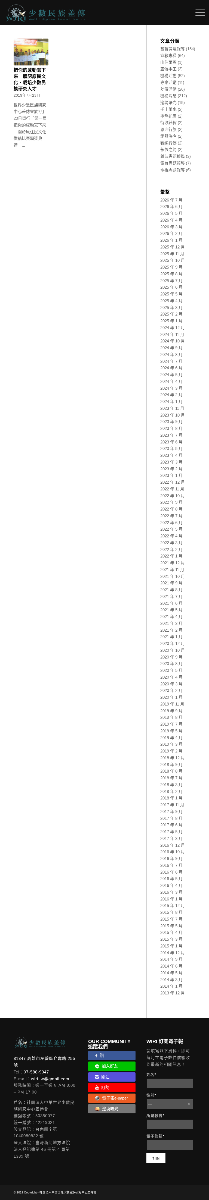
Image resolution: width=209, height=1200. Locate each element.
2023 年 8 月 (171, 428)
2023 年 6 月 (171, 442)
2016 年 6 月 (171, 872)
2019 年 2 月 (171, 751)
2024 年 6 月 (171, 368)
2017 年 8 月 (171, 818)
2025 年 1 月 (171, 321)
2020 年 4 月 (171, 677)
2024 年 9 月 (171, 347)
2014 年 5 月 (171, 973)
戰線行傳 (168, 143)
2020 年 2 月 (171, 690)
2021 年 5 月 (171, 609)
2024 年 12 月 (172, 327)
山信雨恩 (168, 62)
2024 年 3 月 (171, 388)
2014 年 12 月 (172, 952)
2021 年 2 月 (171, 630)
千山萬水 (168, 109)
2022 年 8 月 (171, 509)
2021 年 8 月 (171, 589)
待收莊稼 (168, 122)
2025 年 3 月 (171, 307)
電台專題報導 (172, 163)
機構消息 (168, 95)
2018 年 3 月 (171, 784)
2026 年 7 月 (171, 200)
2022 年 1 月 (171, 556)
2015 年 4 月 (171, 932)
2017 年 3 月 (171, 838)
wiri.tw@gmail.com (50, 1078)
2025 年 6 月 (171, 287)
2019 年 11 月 (172, 704)
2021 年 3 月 (171, 623)
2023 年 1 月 (171, 475)
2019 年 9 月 (171, 710)
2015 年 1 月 (171, 946)
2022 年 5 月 (171, 529)
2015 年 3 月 (171, 939)
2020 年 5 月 (171, 670)
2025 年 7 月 (171, 280)
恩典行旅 (168, 129)
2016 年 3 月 (171, 892)
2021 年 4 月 (171, 616)
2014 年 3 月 (171, 979)
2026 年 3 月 (171, 227)
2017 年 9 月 (171, 811)
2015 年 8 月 (171, 912)
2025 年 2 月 (171, 314)
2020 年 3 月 (171, 684)
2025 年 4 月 (171, 300)
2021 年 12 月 (172, 562)
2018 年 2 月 (171, 791)
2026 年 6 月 (171, 206)
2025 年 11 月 (172, 253)
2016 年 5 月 (171, 878)
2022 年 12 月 (172, 482)
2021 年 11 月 (172, 569)
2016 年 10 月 (172, 851)
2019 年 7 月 (171, 724)
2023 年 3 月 (171, 462)
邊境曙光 (168, 102)
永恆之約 (168, 149)
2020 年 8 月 (171, 663)
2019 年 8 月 (171, 717)
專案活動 (168, 82)
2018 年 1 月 (171, 798)
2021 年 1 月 (171, 636)
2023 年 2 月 (171, 469)
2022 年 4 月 (171, 536)
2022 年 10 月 (172, 495)
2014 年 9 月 (171, 959)
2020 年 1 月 (171, 697)
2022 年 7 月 (171, 516)
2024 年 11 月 (172, 334)
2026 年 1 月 (171, 240)
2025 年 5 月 (171, 294)
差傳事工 (168, 69)
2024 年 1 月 (171, 401)
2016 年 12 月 (172, 845)
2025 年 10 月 (172, 260)
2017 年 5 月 (171, 831)
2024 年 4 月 (171, 381)
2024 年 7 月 (171, 361)
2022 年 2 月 (171, 549)
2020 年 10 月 (172, 650)
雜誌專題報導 (172, 156)
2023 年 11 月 (172, 408)
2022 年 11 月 (172, 489)
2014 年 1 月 (171, 986)
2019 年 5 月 (171, 731)
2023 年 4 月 (171, 455)
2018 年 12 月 (172, 757)
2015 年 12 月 (172, 905)
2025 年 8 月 (171, 274)
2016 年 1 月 (171, 899)
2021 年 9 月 (171, 583)
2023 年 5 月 (171, 448)
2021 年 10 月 (172, 576)
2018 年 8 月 (171, 771)
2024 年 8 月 (171, 354)
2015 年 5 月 (171, 926)
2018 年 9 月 (171, 764)
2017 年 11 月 (172, 804)
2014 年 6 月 (171, 966)
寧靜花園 (168, 116)
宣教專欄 (168, 55)
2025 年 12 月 (172, 247)
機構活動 (168, 75)
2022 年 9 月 (171, 502)
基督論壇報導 (172, 48)
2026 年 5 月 (171, 213)
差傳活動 (168, 89)
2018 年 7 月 (171, 778)
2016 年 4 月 (171, 885)
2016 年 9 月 (171, 858)
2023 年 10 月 (172, 415)
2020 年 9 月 (171, 657)
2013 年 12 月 (172, 993)
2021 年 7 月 (171, 596)
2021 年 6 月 (171, 603)
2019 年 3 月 (171, 744)
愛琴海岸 (168, 136)
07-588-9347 (36, 1072)
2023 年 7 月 (171, 435)
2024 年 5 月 (171, 374)
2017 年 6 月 (171, 825)
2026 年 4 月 (171, 220)
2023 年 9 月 (171, 421)
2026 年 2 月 (171, 233)
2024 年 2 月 (171, 394)
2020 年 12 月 (172, 643)
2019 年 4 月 (171, 737)
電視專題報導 (172, 170)
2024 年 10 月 (172, 341)
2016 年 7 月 (171, 865)
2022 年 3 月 (171, 542)
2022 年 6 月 (171, 522)
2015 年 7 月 (171, 919)
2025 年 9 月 (171, 267)
